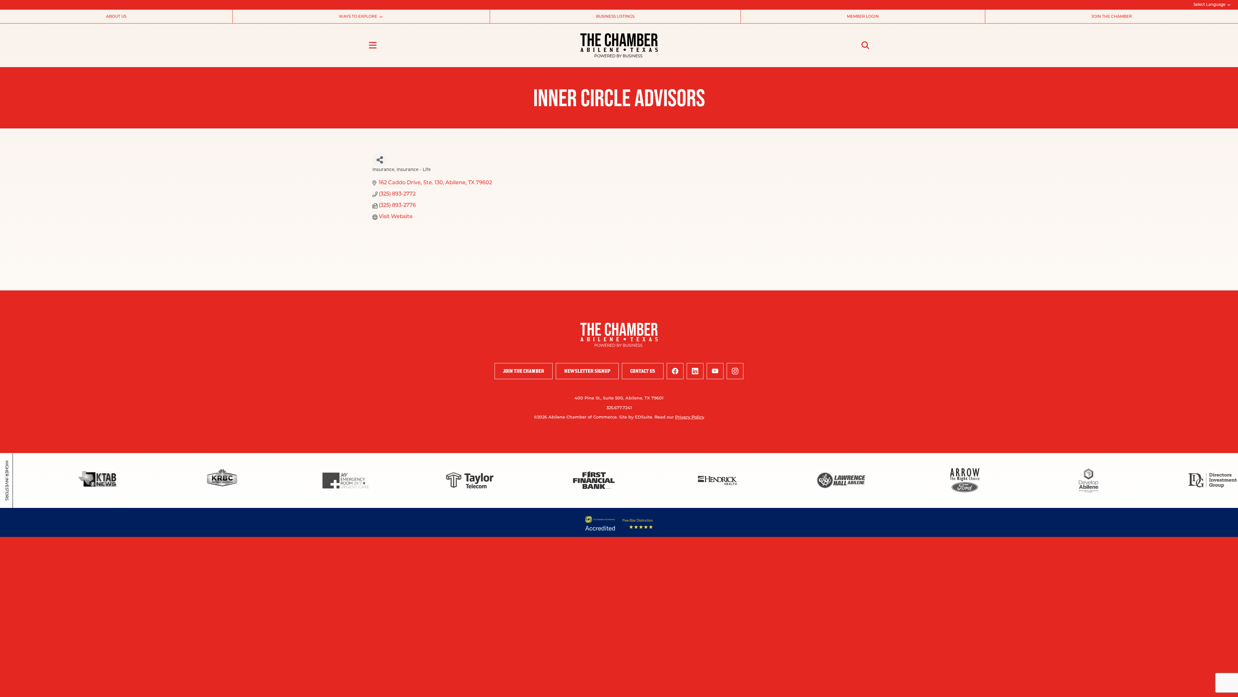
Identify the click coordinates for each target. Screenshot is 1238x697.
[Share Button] (379, 160)
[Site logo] (619, 45)
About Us (116, 17)
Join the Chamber (1111, 17)
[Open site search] (865, 45)
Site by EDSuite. (636, 417)
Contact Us (642, 371)
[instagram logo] (735, 371)
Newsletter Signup (587, 371)
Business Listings (615, 17)
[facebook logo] (675, 371)
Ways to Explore (358, 17)
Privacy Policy (689, 417)
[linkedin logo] (695, 371)
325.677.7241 (619, 408)
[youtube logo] (715, 371)
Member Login (863, 17)
